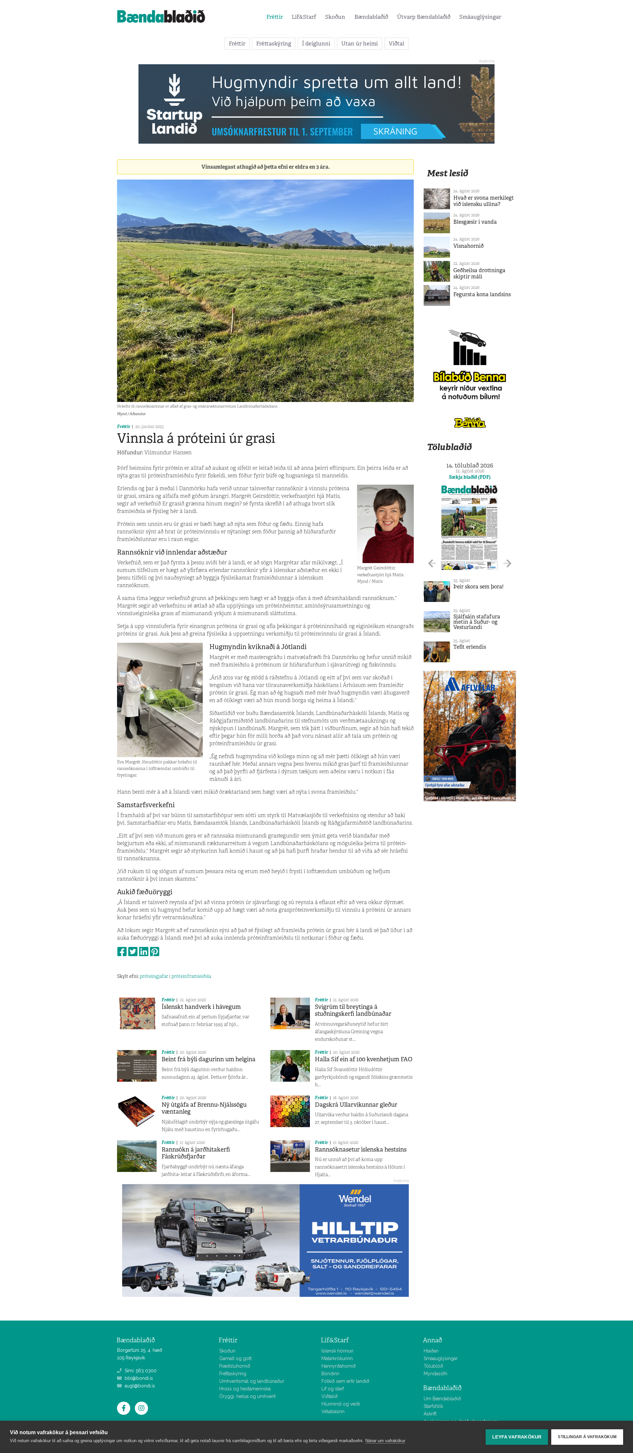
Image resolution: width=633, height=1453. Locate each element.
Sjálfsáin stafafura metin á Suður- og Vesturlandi (476, 622)
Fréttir (274, 16)
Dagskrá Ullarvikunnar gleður (356, 1105)
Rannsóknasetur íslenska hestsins (361, 1150)
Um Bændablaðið (442, 1398)
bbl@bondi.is (138, 1378)
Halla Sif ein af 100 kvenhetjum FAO (363, 1059)
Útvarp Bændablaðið (423, 16)
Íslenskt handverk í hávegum (201, 1007)
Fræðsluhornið (234, 1366)
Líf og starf (332, 1388)
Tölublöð (433, 1366)
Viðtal (396, 43)
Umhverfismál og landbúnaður (251, 1381)
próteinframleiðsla (191, 976)
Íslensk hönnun (337, 1350)
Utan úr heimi (359, 43)
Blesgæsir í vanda (475, 221)
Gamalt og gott (235, 1358)
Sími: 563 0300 (140, 1370)
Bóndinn (330, 1373)
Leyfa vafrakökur (516, 1437)
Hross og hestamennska (245, 1388)
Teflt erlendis (469, 646)
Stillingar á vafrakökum (587, 1437)
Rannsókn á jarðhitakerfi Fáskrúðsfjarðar (196, 1153)
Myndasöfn (435, 1373)
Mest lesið (447, 173)
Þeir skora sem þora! (478, 586)
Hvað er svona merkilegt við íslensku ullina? (483, 201)
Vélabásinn (333, 1411)
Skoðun (335, 16)
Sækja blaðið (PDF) (470, 477)
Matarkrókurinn (337, 1358)
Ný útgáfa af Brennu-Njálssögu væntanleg (204, 1108)
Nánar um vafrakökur (385, 1440)
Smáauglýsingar (480, 16)
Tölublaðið (449, 447)
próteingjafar (154, 976)
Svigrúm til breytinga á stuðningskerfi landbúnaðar (353, 1010)
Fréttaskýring (273, 43)
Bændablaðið (371, 16)
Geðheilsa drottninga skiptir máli (479, 273)
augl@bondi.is (139, 1385)
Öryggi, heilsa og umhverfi (247, 1396)
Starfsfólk (433, 1406)
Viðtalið (329, 1396)
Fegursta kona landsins (482, 294)
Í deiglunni (316, 43)
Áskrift (430, 1413)
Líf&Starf (304, 16)
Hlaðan (431, 1350)
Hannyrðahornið (338, 1366)
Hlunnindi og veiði (340, 1404)
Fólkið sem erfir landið (345, 1381)
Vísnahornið (468, 245)
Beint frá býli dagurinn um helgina (209, 1059)
